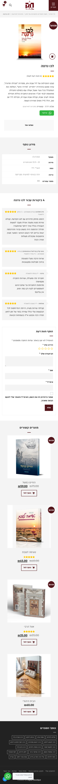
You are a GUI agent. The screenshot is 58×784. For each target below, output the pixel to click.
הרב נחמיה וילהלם (35, 747)
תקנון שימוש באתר (35, 771)
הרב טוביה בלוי (18, 737)
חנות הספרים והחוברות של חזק (36, 14)
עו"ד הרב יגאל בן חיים (37, 757)
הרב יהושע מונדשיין (34, 742)
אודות (14, 771)
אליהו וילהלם (51, 737)
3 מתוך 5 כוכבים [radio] (45, 348)
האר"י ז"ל (36, 168)
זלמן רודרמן (22, 752)
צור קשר (6, 771)
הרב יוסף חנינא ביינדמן (17, 742)
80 (38, 180)
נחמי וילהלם (51, 757)
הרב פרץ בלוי (21, 747)
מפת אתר (22, 771)
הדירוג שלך (48, 345)
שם (50, 370)
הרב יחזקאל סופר (49, 747)
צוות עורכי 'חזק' (22, 757)
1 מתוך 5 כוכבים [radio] (52, 348)
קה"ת (12, 757)
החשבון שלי (50, 771)
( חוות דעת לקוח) (34, 76)
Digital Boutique (34, 780)
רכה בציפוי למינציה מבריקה (27, 174)
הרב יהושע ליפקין (49, 742)
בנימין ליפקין (30, 737)
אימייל (49, 382)
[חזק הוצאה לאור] (27, 5)
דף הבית (52, 14)
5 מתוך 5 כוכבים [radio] (39, 348)
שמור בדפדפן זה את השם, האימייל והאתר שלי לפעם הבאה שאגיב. (29, 399)
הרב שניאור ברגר (35, 752)
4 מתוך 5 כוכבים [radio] (42, 348)
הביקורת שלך (46, 353)
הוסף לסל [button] (27, 493)
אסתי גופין (40, 737)
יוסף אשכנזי (12, 752)
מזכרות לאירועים (17, 14)
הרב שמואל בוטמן (49, 752)
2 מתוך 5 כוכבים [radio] (48, 348)
